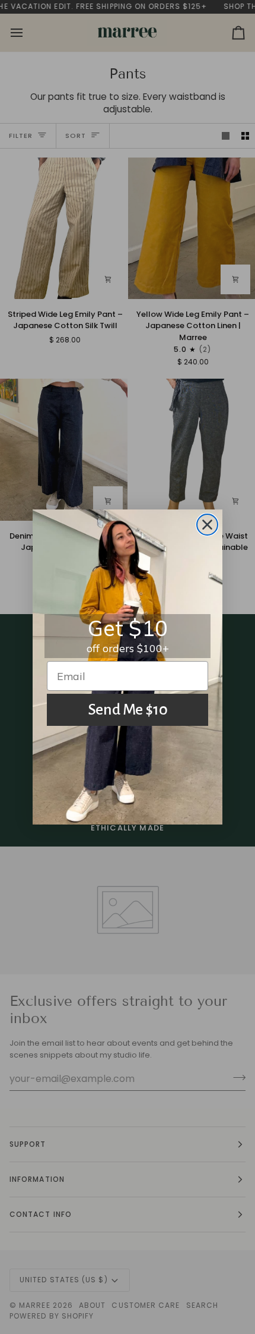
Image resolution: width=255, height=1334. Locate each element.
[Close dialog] (207, 524)
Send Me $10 (128, 709)
